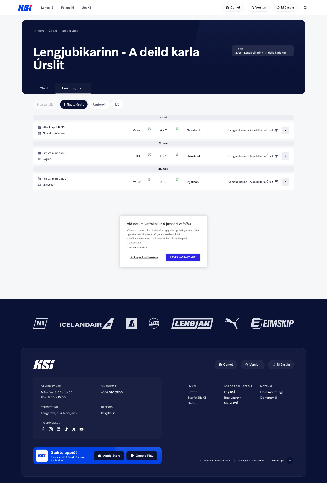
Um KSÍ (87, 8)
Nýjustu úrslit (74, 104)
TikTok (66, 429)
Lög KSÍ (229, 392)
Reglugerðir (232, 398)
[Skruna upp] (290, 460)
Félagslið (67, 8)
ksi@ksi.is (108, 413)
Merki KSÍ (231, 403)
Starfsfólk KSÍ (197, 398)
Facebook (43, 429)
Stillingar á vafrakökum (144, 257)
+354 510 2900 (112, 392)
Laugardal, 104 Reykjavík (59, 413)
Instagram (51, 429)
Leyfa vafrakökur (183, 257)
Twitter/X (74, 429)
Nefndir (193, 403)
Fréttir (192, 392)
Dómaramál (268, 398)
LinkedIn (58, 429)
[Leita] (305, 7)
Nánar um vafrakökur (137, 247)
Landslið (47, 8)
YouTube (81, 429)
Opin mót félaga (272, 392)
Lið (117, 104)
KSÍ (25, 8)
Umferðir (99, 104)
